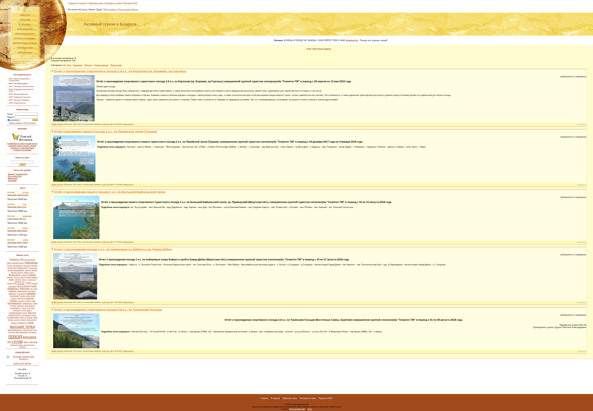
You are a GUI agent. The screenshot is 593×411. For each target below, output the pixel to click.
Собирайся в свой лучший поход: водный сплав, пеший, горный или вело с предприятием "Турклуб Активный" (22, 147)
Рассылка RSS (15, 176)
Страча (13, 306)
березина (24, 288)
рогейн (10, 270)
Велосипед (15, 275)
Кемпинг (10, 277)
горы (35, 317)
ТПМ (28, 283)
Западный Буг (15, 308)
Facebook (12, 181)
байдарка (31, 262)
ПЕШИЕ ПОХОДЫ (57, 124)
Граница (34, 283)
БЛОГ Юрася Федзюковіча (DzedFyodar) (19, 79)
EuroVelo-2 (32, 291)
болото (14, 272)
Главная (72, 3)
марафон (31, 293)
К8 (14, 283)
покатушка (33, 268)
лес (31, 289)
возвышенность (15, 330)
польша (28, 270)
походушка (21, 294)
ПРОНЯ (25, 228)
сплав (17, 341)
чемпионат (27, 303)
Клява (19, 268)
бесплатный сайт (297, 409)
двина (26, 342)
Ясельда (21, 298)
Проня (24, 280)
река (28, 296)
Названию (77, 65)
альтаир (27, 266)
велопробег (19, 270)
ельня (34, 270)
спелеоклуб (18, 266)
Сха (28, 308)
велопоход (30, 306)
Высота (32, 312)
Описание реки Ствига (17, 243)
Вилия (32, 275)
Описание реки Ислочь (17, 195)
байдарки (33, 342)
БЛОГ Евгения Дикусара (18, 94)
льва (33, 301)
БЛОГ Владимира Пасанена (20, 97)
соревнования (15, 313)
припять (20, 306)
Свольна (22, 347)
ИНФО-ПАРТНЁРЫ (22, 363)
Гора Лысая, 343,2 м (16, 219)
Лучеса (17, 277)
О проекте (82, 3)
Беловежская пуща (15, 317)
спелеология (29, 260)
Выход (135, 9)
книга (29, 310)
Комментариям (101, 65)
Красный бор (32, 320)
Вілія (33, 308)
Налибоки (14, 296)
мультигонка (23, 286)
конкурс (30, 298)
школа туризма (20, 320)
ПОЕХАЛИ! (11, 268)
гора (30, 322)
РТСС (20, 283)
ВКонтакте (13, 178)
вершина (29, 337)
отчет (24, 313)
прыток (23, 277)
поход (15, 336)
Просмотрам (116, 65)
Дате (69, 65)
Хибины (14, 323)
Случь (23, 310)
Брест (25, 268)
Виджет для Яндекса (17, 174)
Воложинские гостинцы (26, 332)
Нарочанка (22, 291)
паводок (14, 298)
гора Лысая (28, 330)
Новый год (22, 323)
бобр (33, 296)
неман (11, 279)
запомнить (15, 120)
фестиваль (32, 277)
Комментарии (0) (128, 124)
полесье (16, 310)
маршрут (13, 294)
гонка (9, 283)
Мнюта (20, 272)
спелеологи (31, 280)
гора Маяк (28, 317)
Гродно (22, 296)
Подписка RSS (130, 3)
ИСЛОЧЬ (26, 192)
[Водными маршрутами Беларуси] (22, 359)
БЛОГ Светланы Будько (18, 83)
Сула (9, 265)
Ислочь (34, 266)
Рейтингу (88, 65)
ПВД (9, 342)
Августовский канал (15, 263)
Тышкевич (12, 286)
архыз (10, 320)
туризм (13, 301)
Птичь (24, 308)
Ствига (28, 301)
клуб (35, 289)
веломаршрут (14, 303)
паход (31, 272)
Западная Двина (16, 345)
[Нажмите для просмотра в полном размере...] (74, 120)
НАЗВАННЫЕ (27, 216)
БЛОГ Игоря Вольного (17, 103)
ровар (26, 272)
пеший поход (14, 315)
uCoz (309, 409)
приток (18, 280)
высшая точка (22, 326)
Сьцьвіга (20, 301)
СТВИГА (25, 240)
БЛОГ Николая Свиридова (19, 100)
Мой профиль (110, 9)
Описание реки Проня (17, 231)
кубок (35, 303)
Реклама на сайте (113, 3)
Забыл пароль (15, 123)
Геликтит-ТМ (16, 259)
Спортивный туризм (28, 315)
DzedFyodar (105, 124)
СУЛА (25, 204)
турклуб (25, 275)
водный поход (29, 345)
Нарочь (13, 291)
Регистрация (30, 123)
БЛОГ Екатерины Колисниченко (21, 86)
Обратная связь (95, 3)
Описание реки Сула (16, 207)
